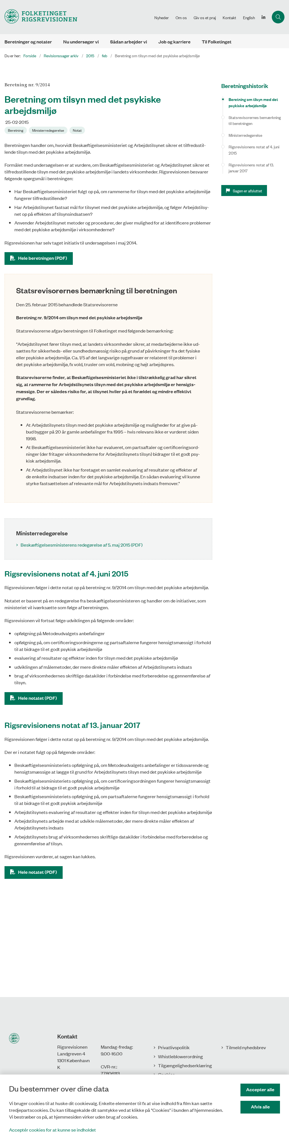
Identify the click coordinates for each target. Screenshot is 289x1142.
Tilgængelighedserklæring (185, 1065)
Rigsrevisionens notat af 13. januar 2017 (251, 168)
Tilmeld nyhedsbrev (246, 1047)
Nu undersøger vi (81, 41)
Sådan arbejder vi (128, 41)
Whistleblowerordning (180, 1056)
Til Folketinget (216, 41)
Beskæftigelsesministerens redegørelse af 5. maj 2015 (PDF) (82, 545)
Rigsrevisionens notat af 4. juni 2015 (254, 150)
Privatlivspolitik (174, 1047)
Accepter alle (260, 1089)
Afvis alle (260, 1106)
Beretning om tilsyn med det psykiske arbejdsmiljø (253, 102)
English (249, 17)
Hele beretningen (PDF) (42, 258)
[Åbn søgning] (278, 17)
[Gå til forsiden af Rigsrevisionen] (75, 17)
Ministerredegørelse (245, 135)
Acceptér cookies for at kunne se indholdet (52, 1129)
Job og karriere (174, 41)
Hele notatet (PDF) (37, 698)
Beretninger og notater (28, 41)
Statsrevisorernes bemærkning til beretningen (255, 120)
